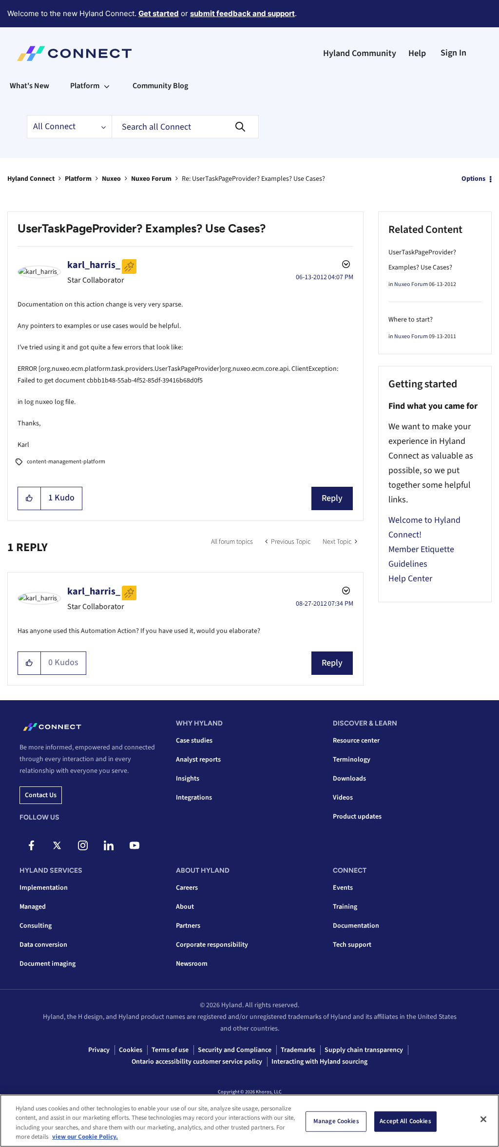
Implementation (43, 888)
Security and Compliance (234, 1050)
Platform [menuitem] (84, 85)
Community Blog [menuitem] (160, 85)
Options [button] (473, 179)
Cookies (130, 1050)
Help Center (410, 579)
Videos (343, 798)
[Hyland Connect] (74, 53)
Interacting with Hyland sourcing (319, 1062)
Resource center (356, 741)
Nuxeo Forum (151, 179)
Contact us (41, 795)
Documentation (356, 926)
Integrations (194, 798)
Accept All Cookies (405, 1121)
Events (343, 888)
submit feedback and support (242, 13)
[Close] (483, 1119)
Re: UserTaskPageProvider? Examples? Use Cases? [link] (253, 179)
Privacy (99, 1050)
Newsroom (192, 964)
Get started (158, 13)
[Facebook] (31, 845)
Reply (332, 498)
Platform (78, 179)
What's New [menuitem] (29, 85)
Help (417, 53)
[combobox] (185, 126)
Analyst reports (198, 760)
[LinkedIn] (108, 845)
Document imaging (47, 964)
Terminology (351, 760)
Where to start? (410, 320)
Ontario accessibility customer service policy (197, 1062)
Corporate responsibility (212, 945)
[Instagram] (83, 845)
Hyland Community (359, 53)
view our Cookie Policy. (85, 1136)
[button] (29, 498)
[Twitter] (57, 845)
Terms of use (170, 1050)
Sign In (453, 53)
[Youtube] (134, 845)
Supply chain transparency (364, 1050)
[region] (249, 1120)
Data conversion (43, 945)
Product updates (357, 817)
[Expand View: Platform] (107, 86)
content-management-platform (66, 462)
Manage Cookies (336, 1121)
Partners (188, 926)
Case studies (194, 741)
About (185, 907)
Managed (32, 907)
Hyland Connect (31, 179)
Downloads (349, 779)
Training (345, 907)
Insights (187, 779)
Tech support (352, 945)
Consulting (35, 926)
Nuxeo (111, 179)
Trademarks (298, 1050)
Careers (187, 888)
